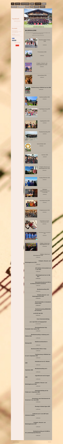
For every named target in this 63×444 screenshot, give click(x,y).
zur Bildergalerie (41, 89)
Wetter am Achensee (17, 42)
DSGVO (17, 45)
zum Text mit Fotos (38, 323)
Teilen (13, 38)
